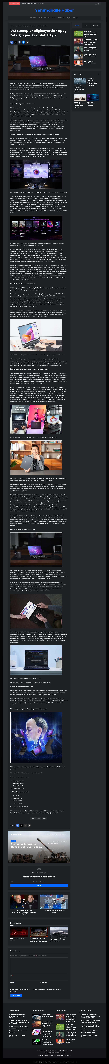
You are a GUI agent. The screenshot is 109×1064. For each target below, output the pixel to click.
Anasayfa (33, 18)
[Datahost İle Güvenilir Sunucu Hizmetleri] (93, 97)
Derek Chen (36, 818)
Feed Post (69, 1050)
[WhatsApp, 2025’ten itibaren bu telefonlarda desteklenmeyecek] (36, 1042)
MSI (45, 818)
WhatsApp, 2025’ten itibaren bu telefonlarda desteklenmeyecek (47, 1042)
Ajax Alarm (53, 1055)
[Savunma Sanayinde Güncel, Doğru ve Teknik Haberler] (80, 97)
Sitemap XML (40, 1050)
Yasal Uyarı (73, 1062)
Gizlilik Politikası (48, 1062)
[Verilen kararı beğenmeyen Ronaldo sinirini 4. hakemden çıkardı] (78, 33)
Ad (11, 975)
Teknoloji (61, 18)
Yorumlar (95, 25)
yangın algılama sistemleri (44, 1055)
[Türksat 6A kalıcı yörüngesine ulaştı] (36, 1017)
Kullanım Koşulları (65, 1062)
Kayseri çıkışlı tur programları (64, 1055)
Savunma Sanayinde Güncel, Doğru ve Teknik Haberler (34, 3)
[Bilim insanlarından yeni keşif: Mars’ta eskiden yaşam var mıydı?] (36, 1024)
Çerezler (55, 1062)
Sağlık (54, 18)
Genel (13, 841)
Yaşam (69, 18)
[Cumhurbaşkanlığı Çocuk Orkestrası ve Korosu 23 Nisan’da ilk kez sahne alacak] (39, 932)
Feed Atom (63, 1050)
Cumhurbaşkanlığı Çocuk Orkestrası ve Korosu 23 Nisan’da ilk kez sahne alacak (38, 940)
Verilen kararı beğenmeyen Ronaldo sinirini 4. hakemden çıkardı (90, 34)
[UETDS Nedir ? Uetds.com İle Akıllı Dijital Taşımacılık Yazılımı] (80, 81)
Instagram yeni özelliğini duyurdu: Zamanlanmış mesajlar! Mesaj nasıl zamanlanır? (47, 1033)
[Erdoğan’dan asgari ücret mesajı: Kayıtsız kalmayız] (78, 49)
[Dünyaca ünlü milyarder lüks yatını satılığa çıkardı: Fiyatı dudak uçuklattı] (59, 932)
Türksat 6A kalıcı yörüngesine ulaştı (47, 1015)
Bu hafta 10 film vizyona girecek (17, 939)
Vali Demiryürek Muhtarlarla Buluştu (90, 62)
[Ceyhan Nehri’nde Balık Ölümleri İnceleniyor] (78, 56)
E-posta (12, 982)
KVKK (59, 1062)
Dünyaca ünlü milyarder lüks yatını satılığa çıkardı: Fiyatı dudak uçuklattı (58, 939)
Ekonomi (47, 18)
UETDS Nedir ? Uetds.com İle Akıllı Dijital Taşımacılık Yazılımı (79, 88)
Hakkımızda (35, 1062)
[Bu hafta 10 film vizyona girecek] (19, 932)
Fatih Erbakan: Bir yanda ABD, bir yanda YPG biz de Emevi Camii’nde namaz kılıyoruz (91, 41)
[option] (39, 847)
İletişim (75, 18)
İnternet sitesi (43, 982)
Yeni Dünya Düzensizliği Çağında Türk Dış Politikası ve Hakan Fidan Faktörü (92, 82)
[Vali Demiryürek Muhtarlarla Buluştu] (78, 63)
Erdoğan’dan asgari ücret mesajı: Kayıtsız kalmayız (90, 48)
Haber (40, 18)
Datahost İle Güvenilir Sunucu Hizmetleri (24, 845)
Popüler (77, 25)
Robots (52, 1050)
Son (86, 25)
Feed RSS (57, 1050)
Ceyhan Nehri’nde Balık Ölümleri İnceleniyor (90, 55)
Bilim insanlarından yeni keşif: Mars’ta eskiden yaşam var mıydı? (47, 1024)
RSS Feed (47, 1050)
